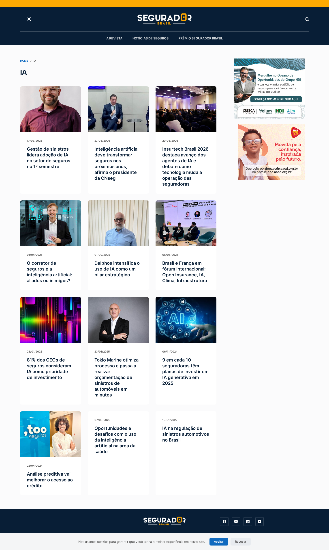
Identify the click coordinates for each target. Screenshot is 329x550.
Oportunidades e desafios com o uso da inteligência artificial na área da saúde (115, 440)
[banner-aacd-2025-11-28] (271, 151)
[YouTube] (259, 521)
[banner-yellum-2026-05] (269, 88)
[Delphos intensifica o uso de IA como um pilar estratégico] (118, 223)
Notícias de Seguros (150, 38)
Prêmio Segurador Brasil (201, 38)
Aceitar (219, 541)
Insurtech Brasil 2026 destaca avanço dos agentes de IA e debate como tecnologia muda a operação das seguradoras (185, 166)
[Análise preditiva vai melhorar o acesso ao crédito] (50, 434)
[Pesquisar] (307, 19)
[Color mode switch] (29, 19)
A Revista (114, 38)
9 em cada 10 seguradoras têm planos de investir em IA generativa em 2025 (185, 371)
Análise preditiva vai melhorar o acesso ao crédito (50, 479)
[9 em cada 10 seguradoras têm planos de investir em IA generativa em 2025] (186, 320)
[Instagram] (236, 521)
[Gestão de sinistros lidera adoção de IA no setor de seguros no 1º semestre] (50, 109)
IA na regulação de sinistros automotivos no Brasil (185, 434)
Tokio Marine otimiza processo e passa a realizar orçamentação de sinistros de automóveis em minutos (116, 377)
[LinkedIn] (248, 521)
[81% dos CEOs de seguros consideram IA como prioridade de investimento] (50, 320)
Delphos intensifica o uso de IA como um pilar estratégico (117, 268)
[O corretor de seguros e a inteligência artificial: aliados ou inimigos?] (50, 223)
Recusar (240, 541)
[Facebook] (224, 521)
